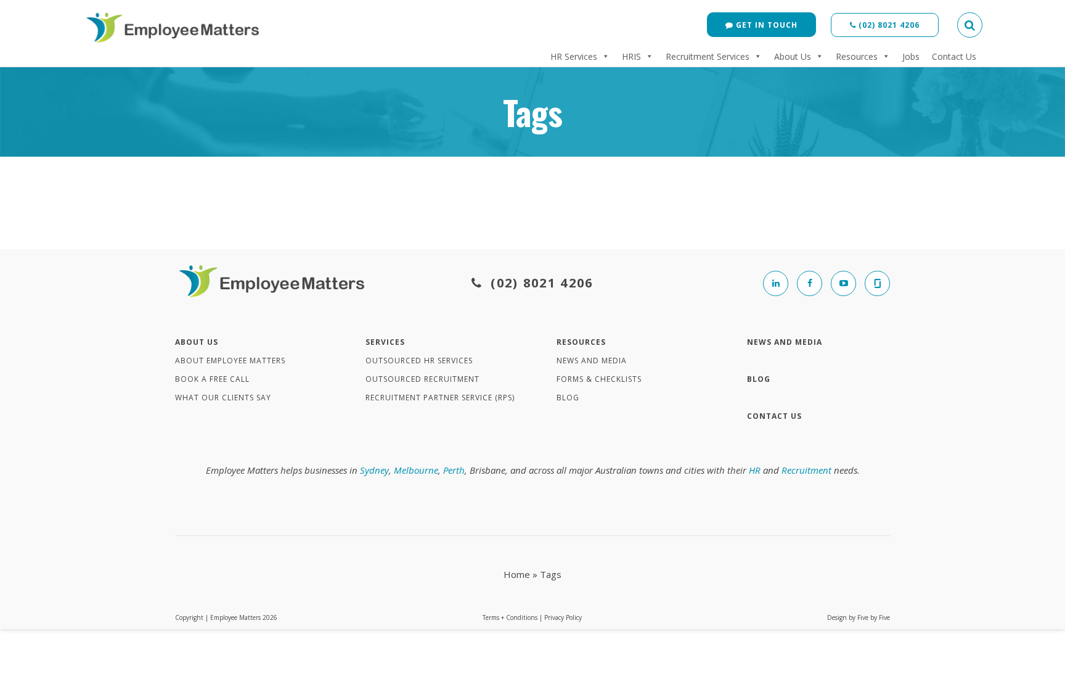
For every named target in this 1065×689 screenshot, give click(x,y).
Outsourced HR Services (419, 360)
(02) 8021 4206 (888, 25)
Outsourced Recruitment (422, 379)
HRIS (631, 56)
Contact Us (954, 56)
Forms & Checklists (599, 379)
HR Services (573, 56)
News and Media (592, 360)
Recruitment (806, 470)
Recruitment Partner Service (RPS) (440, 397)
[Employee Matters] (175, 26)
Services (385, 342)
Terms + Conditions (510, 617)
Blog (568, 397)
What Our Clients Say (223, 397)
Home (517, 574)
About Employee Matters (230, 360)
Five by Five (873, 617)
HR (755, 470)
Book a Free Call (212, 379)
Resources (857, 56)
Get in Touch (765, 25)
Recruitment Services (707, 56)
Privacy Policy (563, 617)
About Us (792, 56)
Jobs (911, 56)
